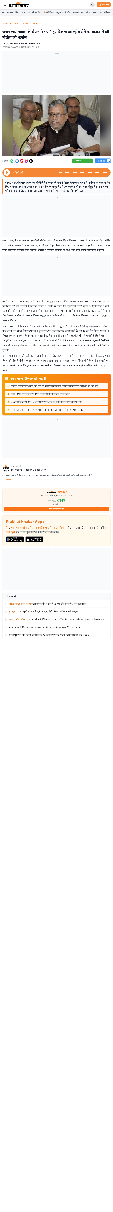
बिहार (17, 12)
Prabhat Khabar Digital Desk (30, 469)
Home (5, 23)
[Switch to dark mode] (92, 4)
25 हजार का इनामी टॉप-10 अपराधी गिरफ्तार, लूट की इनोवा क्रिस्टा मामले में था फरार (46, 401)
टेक (82, 12)
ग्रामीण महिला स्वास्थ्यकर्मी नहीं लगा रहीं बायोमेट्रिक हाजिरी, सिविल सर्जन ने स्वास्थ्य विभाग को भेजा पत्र (54, 386)
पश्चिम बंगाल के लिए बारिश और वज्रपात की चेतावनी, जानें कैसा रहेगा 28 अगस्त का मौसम (46, 627)
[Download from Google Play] (15, 539)
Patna (35, 23)
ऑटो (88, 12)
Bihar (25, 23)
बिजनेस (67, 12)
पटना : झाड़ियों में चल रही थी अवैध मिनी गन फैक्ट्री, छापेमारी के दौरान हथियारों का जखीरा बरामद (51, 409)
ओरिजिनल (50, 12)
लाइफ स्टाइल (97, 12)
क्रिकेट (53, 527)
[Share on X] (31, 161)
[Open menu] (4, 4)
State (15, 23)
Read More (7, 480)
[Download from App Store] (34, 539)
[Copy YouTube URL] (21, 161)
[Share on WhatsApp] (12, 161)
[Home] (19, 5)
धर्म (46, 527)
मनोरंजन (76, 12)
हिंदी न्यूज (10, 532)
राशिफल (107, 12)
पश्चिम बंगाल (36, 12)
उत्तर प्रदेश (26, 12)
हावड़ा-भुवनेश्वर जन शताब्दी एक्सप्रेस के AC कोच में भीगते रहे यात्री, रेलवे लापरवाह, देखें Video (49, 635)
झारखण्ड (10, 12)
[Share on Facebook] (17, 161)
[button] (56, 125)
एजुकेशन (59, 12)
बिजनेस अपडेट (37, 527)
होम (3, 12)
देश (7, 527)
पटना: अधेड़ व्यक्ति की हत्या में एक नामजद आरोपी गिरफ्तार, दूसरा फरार (40, 393)
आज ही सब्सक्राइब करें (56, 509)
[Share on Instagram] (26, 161)
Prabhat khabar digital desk (25, 43)
